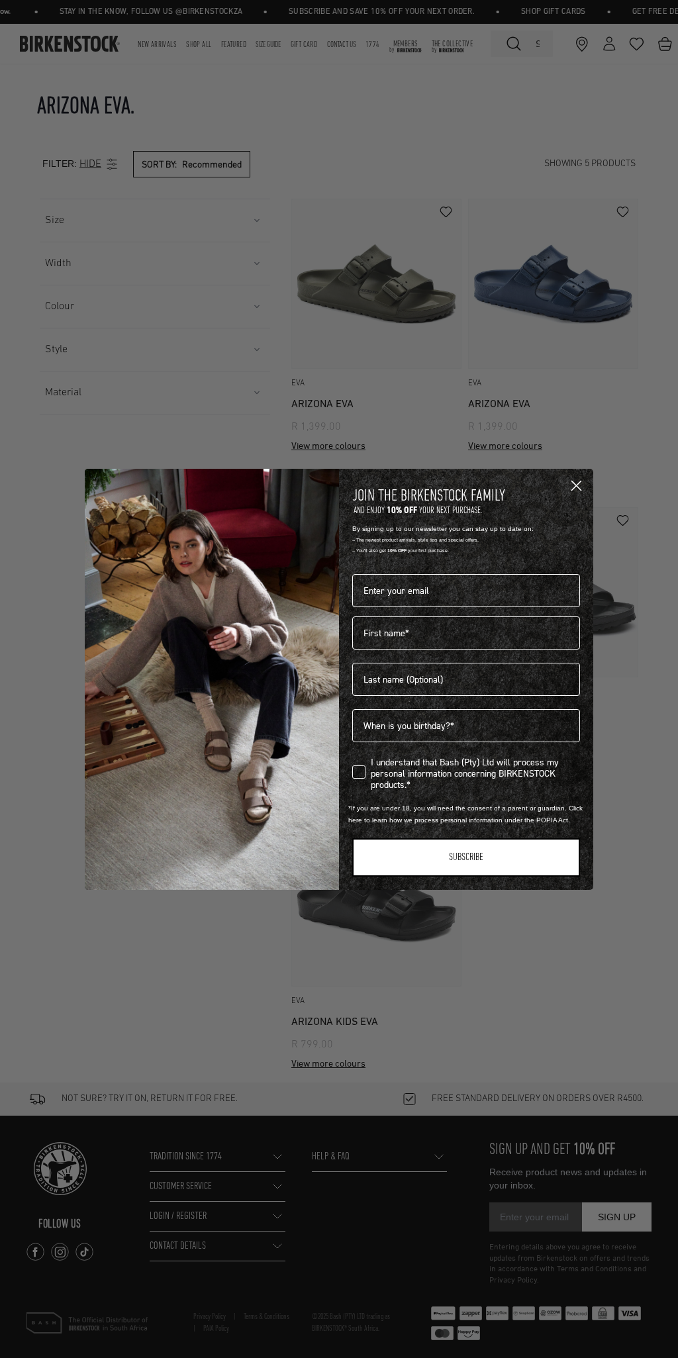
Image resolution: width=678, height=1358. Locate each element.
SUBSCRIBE (466, 857)
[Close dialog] (576, 485)
